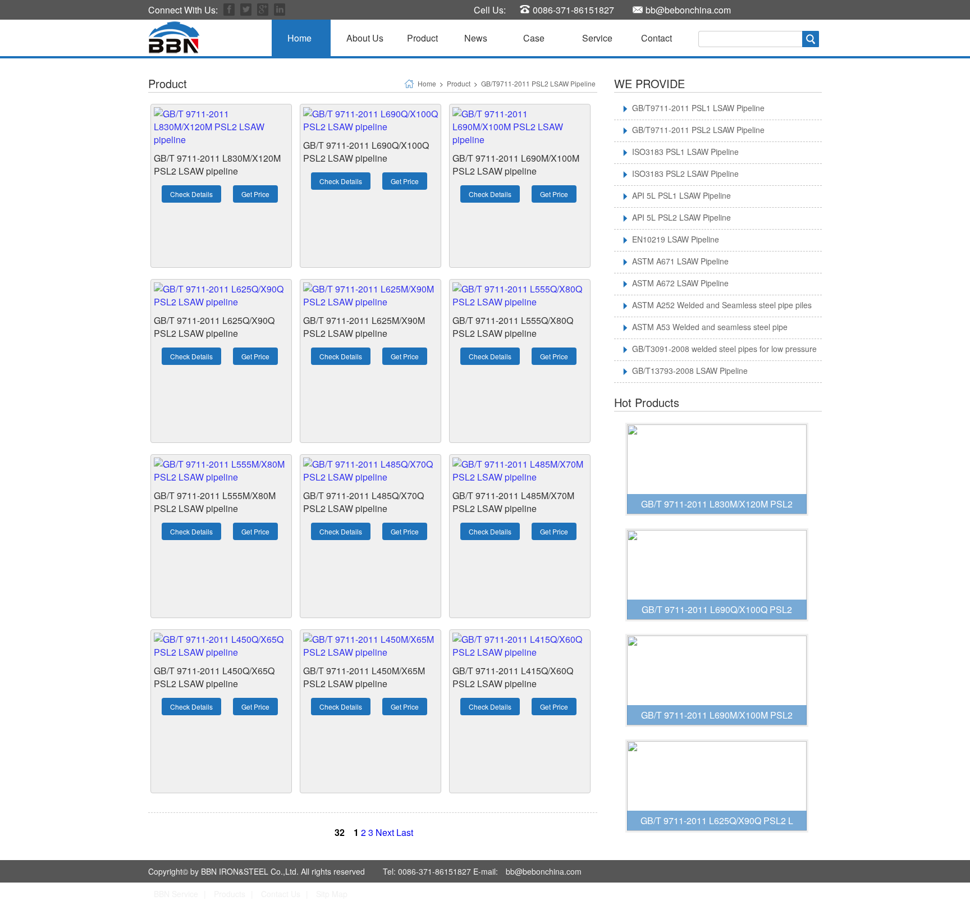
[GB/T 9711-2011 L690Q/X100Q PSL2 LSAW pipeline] (370, 126)
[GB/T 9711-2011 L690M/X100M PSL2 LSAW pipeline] (520, 139)
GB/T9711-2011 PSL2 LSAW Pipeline (538, 83)
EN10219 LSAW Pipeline (675, 239)
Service (597, 37)
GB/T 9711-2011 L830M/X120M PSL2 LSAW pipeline (217, 164)
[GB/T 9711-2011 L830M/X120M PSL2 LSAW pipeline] (221, 139)
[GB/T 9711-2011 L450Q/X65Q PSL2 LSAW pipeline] (221, 652)
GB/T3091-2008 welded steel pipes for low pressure (724, 348)
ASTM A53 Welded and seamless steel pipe (710, 326)
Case (534, 37)
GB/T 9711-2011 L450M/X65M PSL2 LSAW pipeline (364, 677)
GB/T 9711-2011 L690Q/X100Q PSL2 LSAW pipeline (366, 151)
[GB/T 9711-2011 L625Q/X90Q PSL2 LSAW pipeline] (221, 301)
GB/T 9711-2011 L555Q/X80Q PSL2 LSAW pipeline (512, 327)
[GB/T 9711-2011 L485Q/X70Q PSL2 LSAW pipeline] (370, 476)
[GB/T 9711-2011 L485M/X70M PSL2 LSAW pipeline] (520, 476)
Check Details (191, 194)
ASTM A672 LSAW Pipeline (680, 283)
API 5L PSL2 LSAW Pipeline (681, 217)
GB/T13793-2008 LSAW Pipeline (690, 370)
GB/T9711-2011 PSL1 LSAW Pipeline (698, 107)
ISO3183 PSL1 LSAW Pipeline (685, 151)
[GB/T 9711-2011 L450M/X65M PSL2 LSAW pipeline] (370, 652)
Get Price (255, 194)
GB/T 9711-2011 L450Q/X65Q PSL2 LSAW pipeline (214, 677)
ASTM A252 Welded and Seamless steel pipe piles (722, 304)
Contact (656, 37)
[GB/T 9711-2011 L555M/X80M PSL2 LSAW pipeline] (221, 476)
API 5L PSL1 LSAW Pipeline (681, 195)
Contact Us (280, 893)
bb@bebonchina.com (688, 9)
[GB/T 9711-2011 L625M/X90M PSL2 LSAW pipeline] (370, 301)
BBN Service (176, 893)
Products (229, 893)
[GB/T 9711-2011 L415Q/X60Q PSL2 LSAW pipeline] (520, 652)
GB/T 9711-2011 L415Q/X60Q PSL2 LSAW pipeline (512, 677)
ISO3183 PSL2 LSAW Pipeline (685, 173)
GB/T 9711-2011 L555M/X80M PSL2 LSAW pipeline (215, 502)
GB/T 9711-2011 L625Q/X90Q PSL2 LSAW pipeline (214, 327)
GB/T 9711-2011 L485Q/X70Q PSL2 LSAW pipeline (363, 502)
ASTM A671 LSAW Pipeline (680, 261)
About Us (364, 37)
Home (299, 37)
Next (385, 832)
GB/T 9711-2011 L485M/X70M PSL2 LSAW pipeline (513, 502)
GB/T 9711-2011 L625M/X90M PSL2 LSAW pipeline (364, 327)
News (475, 37)
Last (404, 832)
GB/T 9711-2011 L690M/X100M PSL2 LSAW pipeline (515, 164)
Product (422, 37)
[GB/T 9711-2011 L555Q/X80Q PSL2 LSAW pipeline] (520, 301)
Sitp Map (331, 893)
